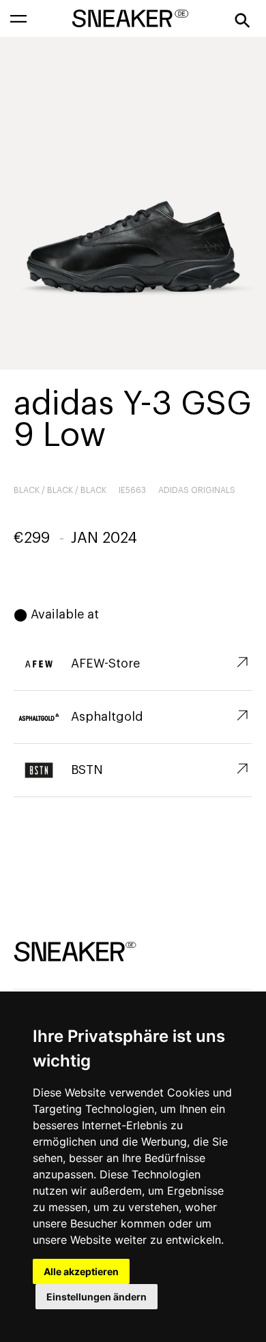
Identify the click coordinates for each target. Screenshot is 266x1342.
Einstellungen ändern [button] (96, 1296)
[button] (18, 18)
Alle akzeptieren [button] (81, 1271)
